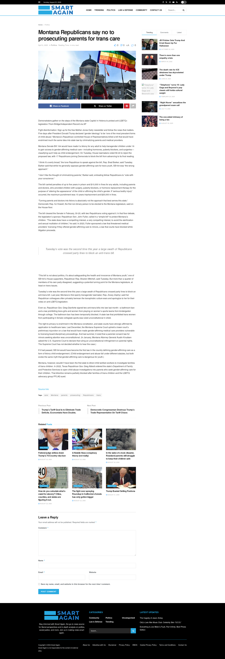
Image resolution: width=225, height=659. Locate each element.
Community (141, 10)
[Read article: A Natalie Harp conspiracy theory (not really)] (87, 439)
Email (41, 572)
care (46, 395)
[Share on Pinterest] (127, 105)
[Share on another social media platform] (133, 105)
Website (92, 572)
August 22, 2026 (45, 459)
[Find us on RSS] (177, 2)
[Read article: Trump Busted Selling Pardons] (121, 477)
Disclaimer (112, 645)
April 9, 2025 (43, 45)
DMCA (134, 645)
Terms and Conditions (167, 645)
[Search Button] (184, 10)
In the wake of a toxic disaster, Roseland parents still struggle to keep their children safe (120, 455)
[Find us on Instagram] (170, 2)
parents (64, 395)
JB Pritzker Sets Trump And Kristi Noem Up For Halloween (172, 43)
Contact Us (156, 10)
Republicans (88, 395)
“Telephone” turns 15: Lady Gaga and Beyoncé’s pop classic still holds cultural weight (171, 88)
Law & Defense (125, 10)
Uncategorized (128, 617)
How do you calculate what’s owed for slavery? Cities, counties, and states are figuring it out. (51, 495)
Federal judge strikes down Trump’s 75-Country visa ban (52, 454)
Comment (43, 527)
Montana (54, 395)
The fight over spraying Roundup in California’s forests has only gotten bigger (87, 494)
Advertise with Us (99, 645)
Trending (99, 10)
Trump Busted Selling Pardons (120, 491)
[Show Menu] (39, 2)
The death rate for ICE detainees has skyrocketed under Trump (171, 72)
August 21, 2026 (113, 495)
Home (89, 10)
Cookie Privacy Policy (148, 645)
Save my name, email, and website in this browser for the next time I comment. (75, 584)
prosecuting (75, 395)
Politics (111, 10)
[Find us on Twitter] (166, 2)
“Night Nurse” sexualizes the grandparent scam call (172, 104)
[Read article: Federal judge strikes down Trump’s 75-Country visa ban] (53, 439)
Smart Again (55, 645)
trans (99, 395)
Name (41, 560)
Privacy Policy (124, 645)
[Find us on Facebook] (163, 2)
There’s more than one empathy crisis (169, 56)
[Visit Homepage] (55, 10)
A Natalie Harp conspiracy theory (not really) (84, 454)
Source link (43, 389)
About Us (86, 645)
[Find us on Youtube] (173, 2)
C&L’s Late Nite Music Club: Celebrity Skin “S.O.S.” (160, 622)
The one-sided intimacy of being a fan (171, 118)
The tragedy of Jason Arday (151, 618)
